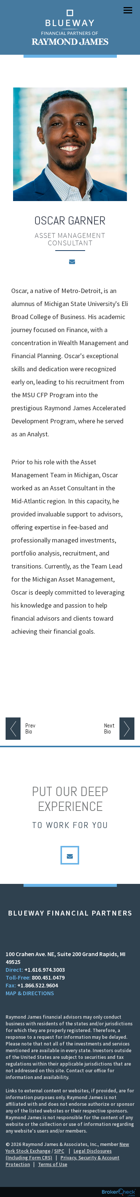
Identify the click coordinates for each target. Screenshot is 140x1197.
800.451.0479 (48, 977)
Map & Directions (30, 993)
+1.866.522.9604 (37, 985)
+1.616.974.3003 (44, 969)
